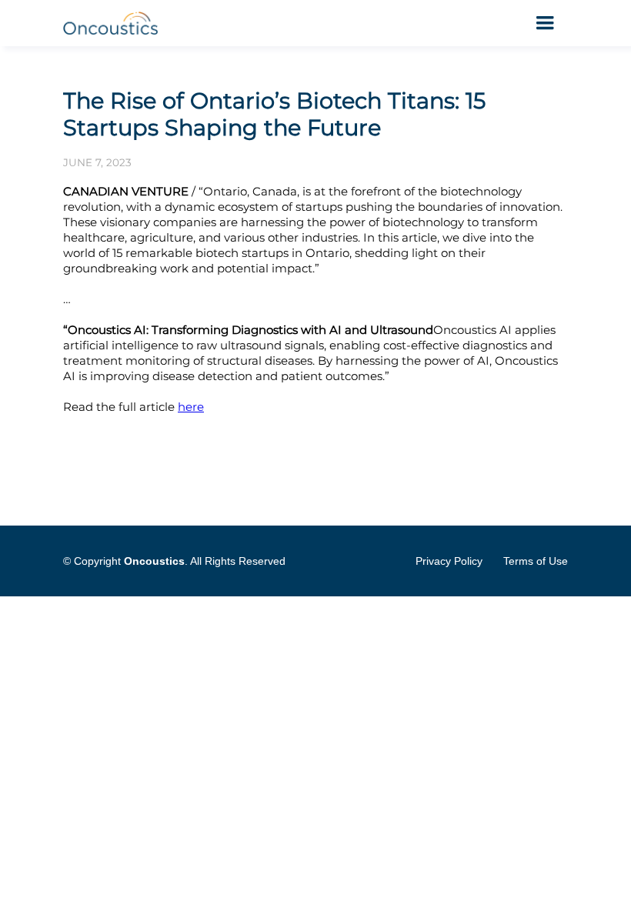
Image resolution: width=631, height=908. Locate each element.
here (191, 406)
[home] (111, 23)
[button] (545, 23)
